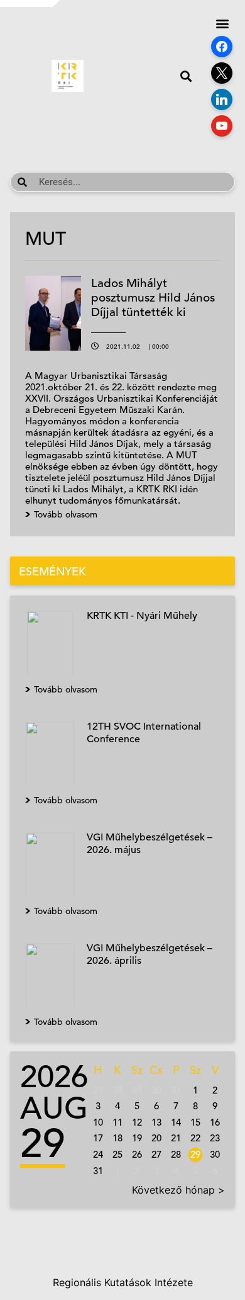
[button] (185, 75)
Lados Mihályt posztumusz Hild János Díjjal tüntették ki (153, 297)
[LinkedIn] (221, 99)
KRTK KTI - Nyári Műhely (142, 615)
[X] (221, 73)
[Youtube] (221, 126)
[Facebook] (221, 46)
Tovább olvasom (65, 689)
